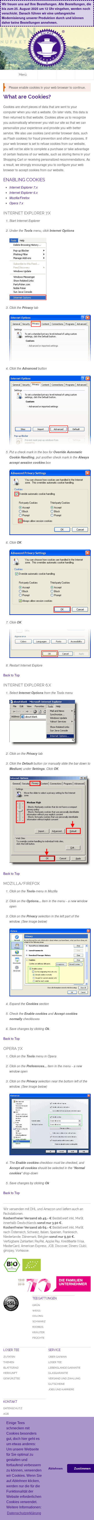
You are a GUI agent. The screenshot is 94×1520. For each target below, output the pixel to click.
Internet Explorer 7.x (23, 187)
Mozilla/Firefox (19, 198)
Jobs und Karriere (61, 1389)
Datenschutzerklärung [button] (24, 1513)
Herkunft (10, 1372)
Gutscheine (56, 1383)
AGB (6, 1413)
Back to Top (11, 675)
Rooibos (37, 1326)
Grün (36, 1305)
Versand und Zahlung (64, 1378)
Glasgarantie (58, 1372)
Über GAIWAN (57, 1356)
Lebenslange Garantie (64, 1367)
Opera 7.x (16, 203)
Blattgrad (10, 1367)
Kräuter (38, 1332)
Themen (8, 1362)
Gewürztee (11, 1378)
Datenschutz (12, 1408)
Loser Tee (55, 1362)
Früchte (38, 1337)
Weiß (36, 1310)
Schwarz (39, 1321)
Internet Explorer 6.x (23, 192)
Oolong (37, 1315)
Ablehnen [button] (55, 1468)
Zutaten (9, 1356)
